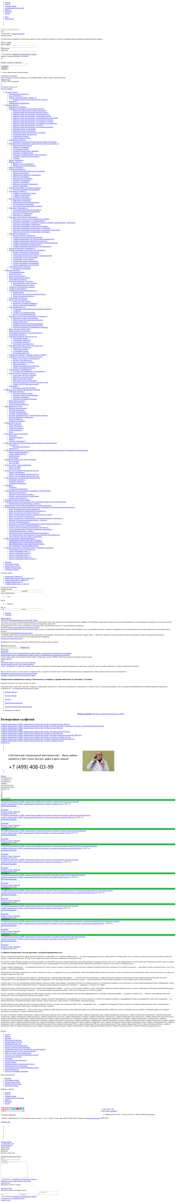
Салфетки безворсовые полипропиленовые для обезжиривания (35, 243)
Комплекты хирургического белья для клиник (29, 132)
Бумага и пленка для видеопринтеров (18, 1053)
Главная (7, 2)
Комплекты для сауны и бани (23, 377)
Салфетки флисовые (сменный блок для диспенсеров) (32, 246)
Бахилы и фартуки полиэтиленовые (17, 1047)
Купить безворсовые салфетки (15, 580)
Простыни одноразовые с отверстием (27, 224)
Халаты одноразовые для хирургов (26, 265)
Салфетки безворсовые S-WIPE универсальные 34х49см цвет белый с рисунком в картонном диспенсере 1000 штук (41, 735)
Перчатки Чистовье (20, 322)
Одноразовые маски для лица (23, 285)
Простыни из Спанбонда (22, 213)
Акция (7, 13)
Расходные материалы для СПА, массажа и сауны (30, 382)
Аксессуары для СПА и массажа (24, 375)
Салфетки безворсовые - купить (16, 584)
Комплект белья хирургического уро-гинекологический (33, 127)
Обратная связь (6, 1142)
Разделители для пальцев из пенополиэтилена (29, 294)
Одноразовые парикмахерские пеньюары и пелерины (32, 309)
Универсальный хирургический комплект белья (30, 112)
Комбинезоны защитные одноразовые (27, 175)
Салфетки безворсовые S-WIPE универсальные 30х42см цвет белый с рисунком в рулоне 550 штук (35, 731)
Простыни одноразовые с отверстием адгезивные (30, 226)
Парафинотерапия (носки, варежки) (26, 151)
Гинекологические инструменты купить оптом (30, 99)
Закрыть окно (5, 79)
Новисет (10, 604)
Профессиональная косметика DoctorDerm (28, 323)
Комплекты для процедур (22, 347)
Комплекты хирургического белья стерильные (30, 110)
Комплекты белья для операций (24, 129)
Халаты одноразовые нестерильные (26, 252)
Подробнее (4, 810)
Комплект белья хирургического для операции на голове (33, 121)
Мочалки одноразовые (21, 147)
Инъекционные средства (13, 1042)
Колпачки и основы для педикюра (25, 318)
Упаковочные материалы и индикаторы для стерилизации (25, 1049)
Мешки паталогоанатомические (24, 166)
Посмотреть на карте (93, 1118)
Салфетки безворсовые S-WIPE (12, 730)
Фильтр (3, 776)
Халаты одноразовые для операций (26, 263)
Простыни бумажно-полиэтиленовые (26, 211)
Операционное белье (21, 136)
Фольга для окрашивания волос (24, 314)
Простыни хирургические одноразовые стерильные (31, 232)
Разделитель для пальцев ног (23, 344)
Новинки (8, 562)
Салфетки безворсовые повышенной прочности (30, 241)
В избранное (5, 813)
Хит (8, 597)
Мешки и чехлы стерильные (23, 164)
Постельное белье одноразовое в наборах (27, 206)
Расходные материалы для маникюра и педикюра (30, 327)
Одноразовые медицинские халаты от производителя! (32, 256)
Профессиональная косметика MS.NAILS (28, 325)
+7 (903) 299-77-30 (7, 1144)
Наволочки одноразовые (22, 200)
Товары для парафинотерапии (24, 368)
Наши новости (6, 618)
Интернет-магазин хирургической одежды (19, 1064)
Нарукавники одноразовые (23, 178)
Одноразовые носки (20, 338)
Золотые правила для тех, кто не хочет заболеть (17, 664)
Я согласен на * (20, 1179)
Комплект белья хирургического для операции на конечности (35, 123)
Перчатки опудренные (21, 397)
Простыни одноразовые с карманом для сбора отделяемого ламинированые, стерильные (44, 222)
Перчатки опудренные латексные (25, 399)
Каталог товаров (6, 89)
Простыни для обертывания (23, 153)
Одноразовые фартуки (21, 353)
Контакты (8, 12)
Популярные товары (12, 564)
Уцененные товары (11, 569)
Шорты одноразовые (20, 186)
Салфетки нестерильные (22, 195)
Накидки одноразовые (21, 177)
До (23, 591)
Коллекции (5, 651)
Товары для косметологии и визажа (26, 366)
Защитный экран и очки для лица (25, 283)
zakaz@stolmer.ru (111, 1111)
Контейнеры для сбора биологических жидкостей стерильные (35, 142)
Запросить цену (19, 1198)
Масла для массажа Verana (23, 379)
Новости (8, 10)
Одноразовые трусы (20, 351)
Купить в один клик (23, 1181)
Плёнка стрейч (18, 292)
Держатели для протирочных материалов (27, 237)
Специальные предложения (14, 8)
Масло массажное (20, 364)
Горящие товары (10, 6)
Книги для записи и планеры (23, 362)
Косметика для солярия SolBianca (25, 303)
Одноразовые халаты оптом (23, 259)
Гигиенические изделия (13, 1057)
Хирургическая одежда (22, 138)
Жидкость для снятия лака (22, 360)
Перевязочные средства (13, 1044)
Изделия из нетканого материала (16, 1045)
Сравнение (16, 812)
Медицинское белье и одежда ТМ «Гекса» (23, 620)
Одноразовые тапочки (21, 342)
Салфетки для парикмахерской (24, 312)
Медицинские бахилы (21, 447)
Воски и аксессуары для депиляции (26, 358)
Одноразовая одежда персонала (16, 1060)
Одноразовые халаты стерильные (25, 261)
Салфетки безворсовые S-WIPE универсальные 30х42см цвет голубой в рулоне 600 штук (32, 733)
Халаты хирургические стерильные (26, 254)
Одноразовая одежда (21, 149)
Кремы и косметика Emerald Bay (24, 305)
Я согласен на (20, 54)
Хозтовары (8, 1058)
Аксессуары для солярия (22, 301)
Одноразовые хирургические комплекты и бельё (22, 1068)
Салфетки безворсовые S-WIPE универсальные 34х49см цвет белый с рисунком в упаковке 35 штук (35, 737)
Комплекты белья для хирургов (24, 131)
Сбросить (8, 615)
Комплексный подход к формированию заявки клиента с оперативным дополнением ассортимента (35, 655)
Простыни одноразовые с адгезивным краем (29, 221)
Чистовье (8, 1038)
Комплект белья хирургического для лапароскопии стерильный (35, 118)
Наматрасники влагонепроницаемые (26, 202)
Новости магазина (9, 646)
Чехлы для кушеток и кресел (23, 296)
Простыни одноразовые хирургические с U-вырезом (31, 228)
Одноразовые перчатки (22, 340)
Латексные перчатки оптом (23, 393)
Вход (6, 17)
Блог (2, 661)
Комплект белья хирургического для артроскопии (31, 114)
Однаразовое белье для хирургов (25, 134)
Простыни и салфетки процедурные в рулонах (30, 155)
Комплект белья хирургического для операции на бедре (33, 120)
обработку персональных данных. (24, 54)
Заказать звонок (19, 34)
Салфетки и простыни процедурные (26, 156)
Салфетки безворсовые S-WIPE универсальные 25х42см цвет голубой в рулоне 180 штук (32, 728)
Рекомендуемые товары (13, 568)
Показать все (5, 742)
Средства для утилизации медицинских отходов (21, 1055)
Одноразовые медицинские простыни (27, 210)
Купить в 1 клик (6, 812)
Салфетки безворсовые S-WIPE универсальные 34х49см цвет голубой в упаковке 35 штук (32, 741)
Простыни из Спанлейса (22, 215)
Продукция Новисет (12, 1069)
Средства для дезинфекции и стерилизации (29, 371)
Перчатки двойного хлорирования (25, 395)
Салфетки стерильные (21, 197)
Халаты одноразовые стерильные (16, 1071)
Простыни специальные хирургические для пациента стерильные (36, 230)
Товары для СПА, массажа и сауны (26, 384)
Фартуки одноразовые (21, 182)
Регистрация (9, 19)
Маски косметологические (22, 145)
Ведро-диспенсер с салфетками (24, 235)
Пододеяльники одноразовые (23, 204)
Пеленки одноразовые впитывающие (26, 189)
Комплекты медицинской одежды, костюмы (29, 171)
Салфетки (17, 311)
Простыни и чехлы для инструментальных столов (31, 219)
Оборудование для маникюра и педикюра (28, 320)
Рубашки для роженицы (21, 180)
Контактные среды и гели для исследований (20, 1051)
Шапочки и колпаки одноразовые (25, 184)
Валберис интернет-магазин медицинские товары (18, 675)
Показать (8, 613)
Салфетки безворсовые (13, 582)
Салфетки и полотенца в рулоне (24, 193)
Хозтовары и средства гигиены (24, 388)
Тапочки (16, 158)
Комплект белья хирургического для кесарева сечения (32, 116)
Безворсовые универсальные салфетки (18, 578)
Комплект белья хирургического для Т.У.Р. (28, 125)
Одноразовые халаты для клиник (25, 257)
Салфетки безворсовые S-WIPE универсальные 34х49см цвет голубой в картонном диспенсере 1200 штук (38, 739)
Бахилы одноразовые (21, 173)
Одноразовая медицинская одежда (20, 633)
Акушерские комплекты (22, 268)
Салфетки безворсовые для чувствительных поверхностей (33, 239)
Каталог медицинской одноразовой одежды (24, 627)
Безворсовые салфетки (13, 576)
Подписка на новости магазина (12, 638)
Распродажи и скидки (12, 566)
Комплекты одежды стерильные (16, 1066)
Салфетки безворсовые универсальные (27, 245)
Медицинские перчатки (13, 1040)
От (2, 591)
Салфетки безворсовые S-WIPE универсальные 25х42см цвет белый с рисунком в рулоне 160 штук (35, 724)
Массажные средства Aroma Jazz (25, 380)
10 (22, 576)
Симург (7, 1034)
